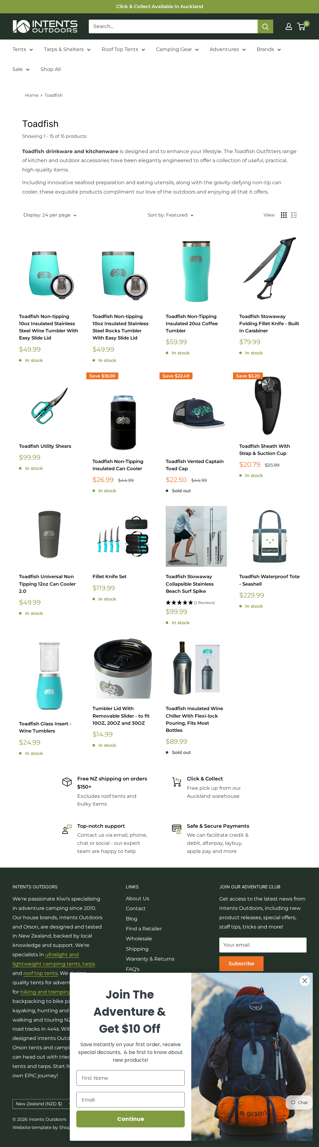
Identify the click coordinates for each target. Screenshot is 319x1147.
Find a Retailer (144, 929)
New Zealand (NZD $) (39, 1103)
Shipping (137, 949)
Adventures (224, 49)
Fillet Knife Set (109, 576)
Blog (131, 919)
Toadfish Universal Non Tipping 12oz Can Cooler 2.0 (47, 584)
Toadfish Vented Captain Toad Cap (195, 464)
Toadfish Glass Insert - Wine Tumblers (45, 727)
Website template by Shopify (44, 1127)
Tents (19, 49)
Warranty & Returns (150, 959)
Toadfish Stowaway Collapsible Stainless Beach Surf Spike (190, 584)
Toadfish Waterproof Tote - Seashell (269, 580)
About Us (137, 898)
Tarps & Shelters (64, 49)
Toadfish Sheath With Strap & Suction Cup (264, 449)
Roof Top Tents (120, 49)
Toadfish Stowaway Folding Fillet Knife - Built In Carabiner (269, 323)
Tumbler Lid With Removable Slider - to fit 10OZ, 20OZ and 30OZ (121, 715)
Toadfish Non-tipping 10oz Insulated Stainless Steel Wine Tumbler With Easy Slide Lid (48, 327)
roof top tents (40, 973)
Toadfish (54, 95)
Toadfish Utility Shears (45, 446)
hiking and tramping (46, 992)
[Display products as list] (294, 215)
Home (31, 95)
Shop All (50, 69)
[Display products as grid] (284, 215)
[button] (196, 603)
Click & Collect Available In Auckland (159, 6)
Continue (130, 1119)
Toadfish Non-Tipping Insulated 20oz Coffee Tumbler (192, 323)
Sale (17, 69)
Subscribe (241, 964)
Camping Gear (174, 49)
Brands (265, 49)
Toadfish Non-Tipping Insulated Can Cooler (118, 464)
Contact (136, 908)
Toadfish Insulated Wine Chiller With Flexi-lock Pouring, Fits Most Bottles (194, 719)
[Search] (265, 26)
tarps (88, 964)
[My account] (289, 26)
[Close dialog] (304, 980)
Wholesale (139, 939)
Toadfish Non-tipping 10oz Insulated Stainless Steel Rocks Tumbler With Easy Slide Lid (121, 327)
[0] (301, 26)
